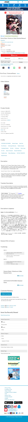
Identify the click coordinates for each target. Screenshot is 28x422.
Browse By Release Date (5, 353)
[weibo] (15, 406)
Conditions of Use (8, 389)
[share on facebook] (9, 67)
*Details (18, 73)
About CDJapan (8, 390)
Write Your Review (7, 294)
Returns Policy (8, 395)
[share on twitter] (3, 67)
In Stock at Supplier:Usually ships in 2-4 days (15, 52)
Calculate (21, 62)
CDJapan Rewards (8, 396)
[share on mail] (25, 67)
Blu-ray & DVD (13, 305)
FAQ (6, 393)
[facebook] (8, 406)
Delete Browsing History (5, 315)
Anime (8, 305)
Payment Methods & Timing (5, 65)
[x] (5, 406)
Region (2, 129)
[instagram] (11, 406)
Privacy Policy (8, 387)
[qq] (19, 406)
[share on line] (14, 67)
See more (21, 275)
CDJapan (2, 305)
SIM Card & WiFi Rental (9, 399)
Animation (3, 40)
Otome (11, 307)
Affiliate (6, 398)
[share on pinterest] (19, 67)
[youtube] (5, 410)
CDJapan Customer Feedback (11, 392)
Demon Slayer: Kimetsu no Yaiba (7, 347)
